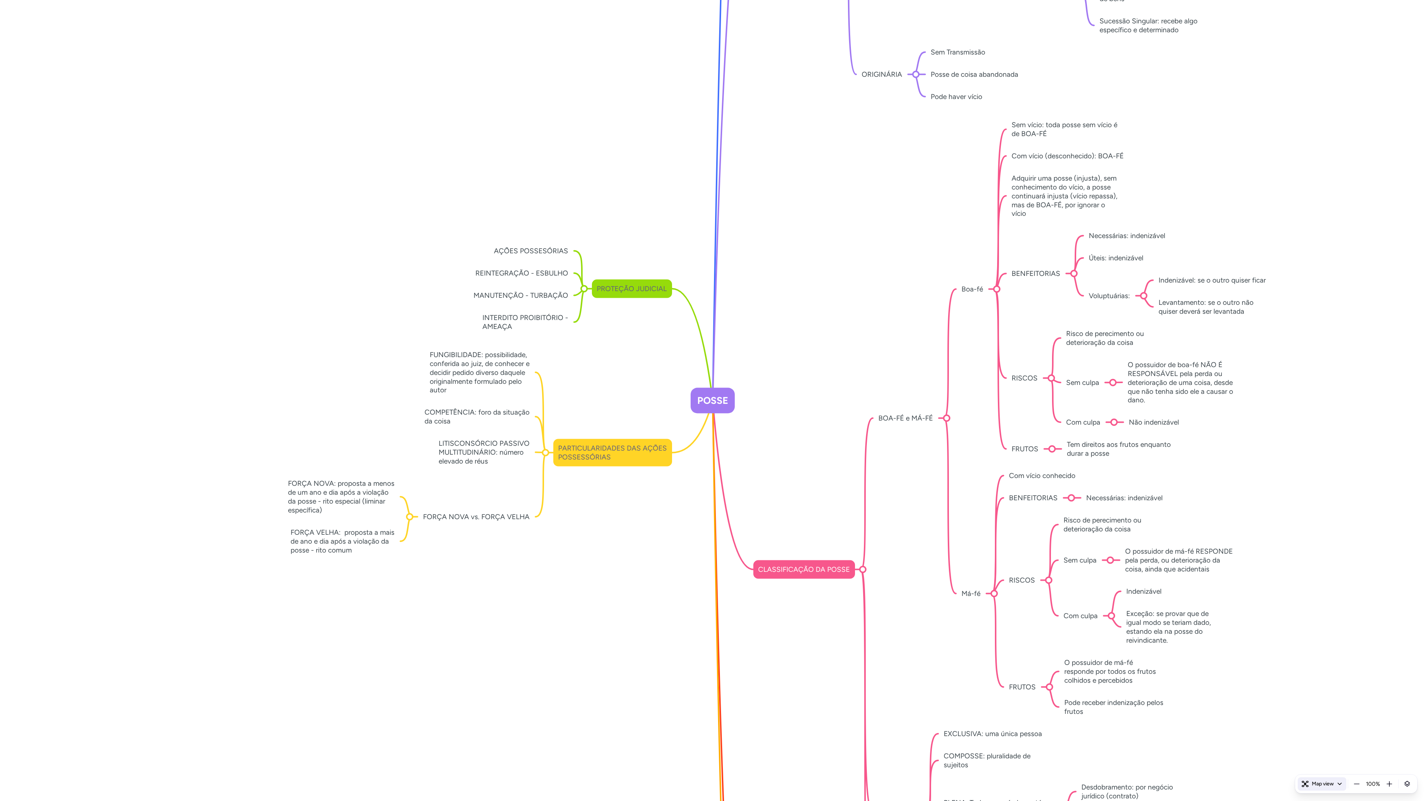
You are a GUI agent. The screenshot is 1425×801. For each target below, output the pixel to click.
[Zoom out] (1356, 784)
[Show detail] (1407, 784)
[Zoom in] (1389, 784)
